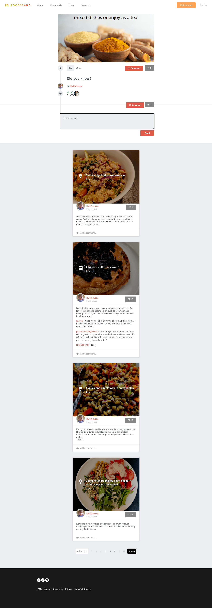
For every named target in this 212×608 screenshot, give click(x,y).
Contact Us (58, 588)
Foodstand (17, 5)
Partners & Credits (82, 588)
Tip (70, 68)
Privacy (68, 588)
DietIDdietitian (76, 85)
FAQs (39, 588)
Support (47, 588)
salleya (79, 320)
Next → (131, 551)
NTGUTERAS (82, 344)
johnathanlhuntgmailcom (87, 331)
